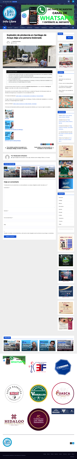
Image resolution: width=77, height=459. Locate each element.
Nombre (6, 210)
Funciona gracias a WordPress (8, 455)
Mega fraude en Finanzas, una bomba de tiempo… (66, 127)
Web (5, 224)
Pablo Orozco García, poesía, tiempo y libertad (66, 121)
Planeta (22, 27)
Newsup (18, 455)
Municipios (65, 27)
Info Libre (9, 21)
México (16, 27)
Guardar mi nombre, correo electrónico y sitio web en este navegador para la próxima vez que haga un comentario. (29, 233)
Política (57, 27)
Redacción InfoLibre (17, 41)
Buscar (60, 33)
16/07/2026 (8, 347)
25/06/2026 (61, 347)
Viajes (60, 224)
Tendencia (44, 27)
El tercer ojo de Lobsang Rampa (13, 140)
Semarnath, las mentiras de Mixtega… (14, 129)
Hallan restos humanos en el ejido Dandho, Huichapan (25, 103)
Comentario (7, 187)
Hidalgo (10, 27)
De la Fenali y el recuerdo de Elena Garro (65, 139)
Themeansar (23, 455)
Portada (7, 118)
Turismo (37, 27)
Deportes (29, 27)
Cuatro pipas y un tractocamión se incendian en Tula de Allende (29, 95)
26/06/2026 (26, 347)
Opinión (51, 27)
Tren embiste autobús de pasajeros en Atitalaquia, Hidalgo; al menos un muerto (17, 148)
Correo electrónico (8, 217)
